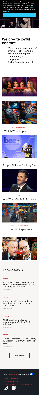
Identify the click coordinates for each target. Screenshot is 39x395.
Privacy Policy (14, 379)
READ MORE (7, 289)
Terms (6, 379)
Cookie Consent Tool (25, 384)
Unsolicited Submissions (11, 381)
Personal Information (10, 384)
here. (7, 11)
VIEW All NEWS (19, 356)
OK (19, 15)
